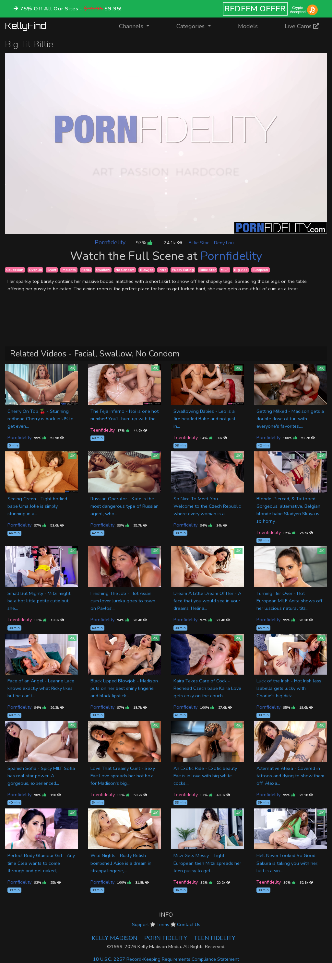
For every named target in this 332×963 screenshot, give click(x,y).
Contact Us (188, 924)
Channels (138, 26)
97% (142, 242)
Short (51, 269)
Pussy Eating (183, 269)
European (260, 269)
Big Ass (240, 269)
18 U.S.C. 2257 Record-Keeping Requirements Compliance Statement (166, 959)
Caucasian (14, 269)
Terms (163, 924)
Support (140, 924)
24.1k (170, 242)
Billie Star (199, 242)
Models (248, 26)
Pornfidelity (110, 242)
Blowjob (146, 269)
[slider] (151, 228)
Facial (86, 269)
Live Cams (299, 26)
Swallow (103, 269)
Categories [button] (191, 26)
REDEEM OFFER (255, 9)
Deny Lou (224, 242)
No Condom (125, 269)
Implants (69, 269)
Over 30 (35, 269)
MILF (225, 269)
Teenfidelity (102, 430)
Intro (162, 269)
